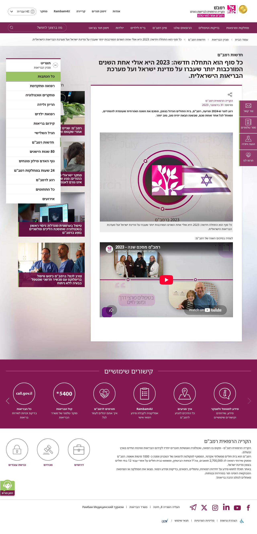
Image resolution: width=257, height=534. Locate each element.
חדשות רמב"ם (43, 142)
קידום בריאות (44, 123)
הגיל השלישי (45, 132)
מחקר (43, 11)
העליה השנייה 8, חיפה (166, 507)
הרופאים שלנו (183, 28)
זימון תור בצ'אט (99, 28)
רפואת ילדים (45, 114)
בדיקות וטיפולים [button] (209, 28)
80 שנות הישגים (42, 151)
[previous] (248, 401)
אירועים (48, 198)
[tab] (248, 109)
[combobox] (22, 11)
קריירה (80, 11)
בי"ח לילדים (138, 28)
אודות (116, 11)
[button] (33, 65)
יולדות (120, 28)
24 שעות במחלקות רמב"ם (34, 170)
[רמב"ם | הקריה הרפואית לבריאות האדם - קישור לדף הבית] (219, 11)
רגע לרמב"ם (45, 180)
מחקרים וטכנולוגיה (40, 95)
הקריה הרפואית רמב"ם (219, 101)
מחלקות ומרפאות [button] (237, 28)
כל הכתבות (46, 76)
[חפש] (11, 27)
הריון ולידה (46, 104)
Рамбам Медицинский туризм (103, 507)
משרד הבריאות (138, 507)
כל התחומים (45, 189)
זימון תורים (99, 11)
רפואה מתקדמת (42, 85)
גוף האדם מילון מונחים (37, 161)
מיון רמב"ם (160, 28)
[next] (9, 401)
